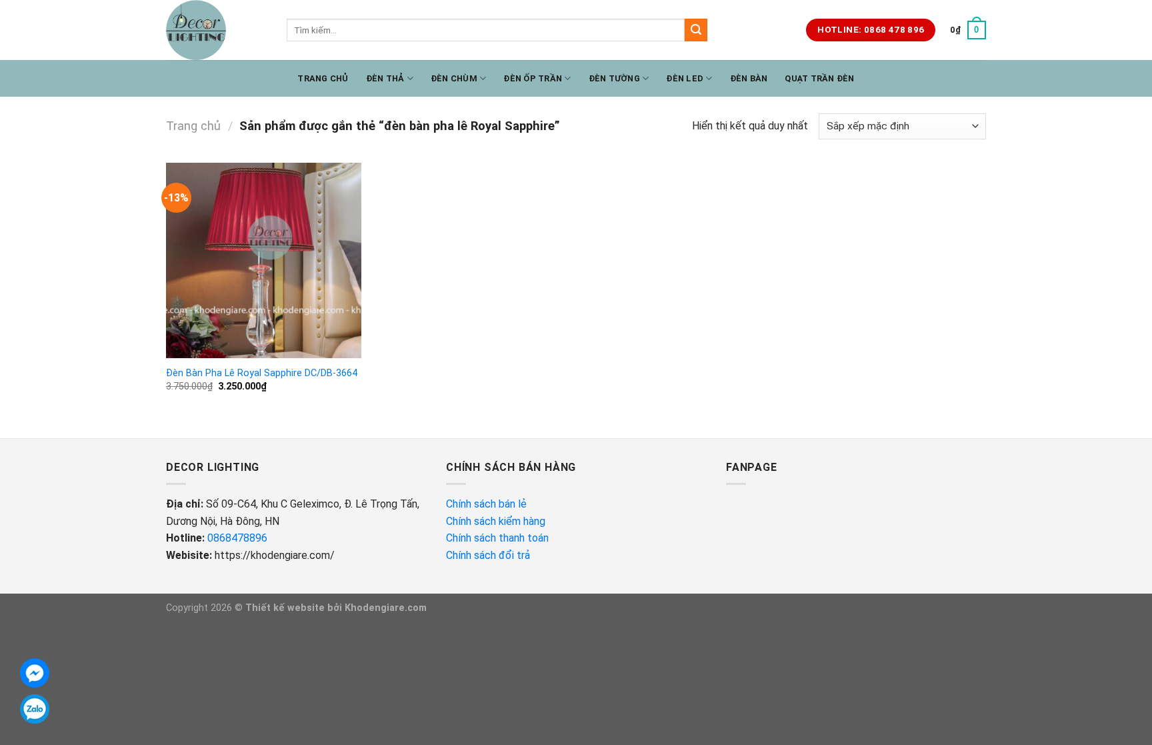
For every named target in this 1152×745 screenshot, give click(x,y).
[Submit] (696, 30)
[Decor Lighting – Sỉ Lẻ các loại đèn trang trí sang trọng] (216, 30)
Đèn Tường (614, 78)
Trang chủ (322, 78)
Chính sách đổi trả (489, 555)
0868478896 (237, 538)
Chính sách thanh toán (497, 538)
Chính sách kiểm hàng (497, 521)
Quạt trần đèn (819, 78)
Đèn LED (684, 78)
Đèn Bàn (749, 78)
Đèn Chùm (454, 78)
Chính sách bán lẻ (486, 504)
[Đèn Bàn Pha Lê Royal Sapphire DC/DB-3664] (263, 260)
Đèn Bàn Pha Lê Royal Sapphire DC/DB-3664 (261, 373)
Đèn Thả (385, 78)
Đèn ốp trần (532, 78)
